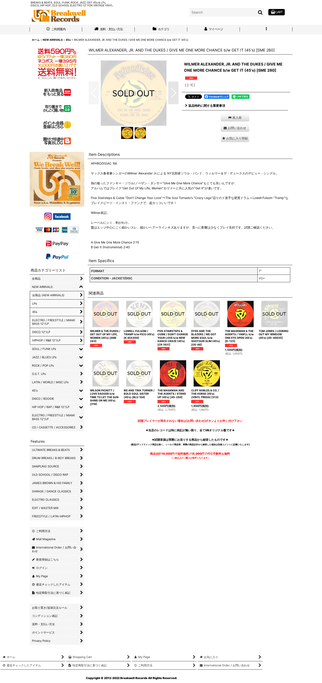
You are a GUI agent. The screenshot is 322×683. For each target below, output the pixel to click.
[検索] (260, 12)
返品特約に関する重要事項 (206, 105)
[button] (266, 29)
